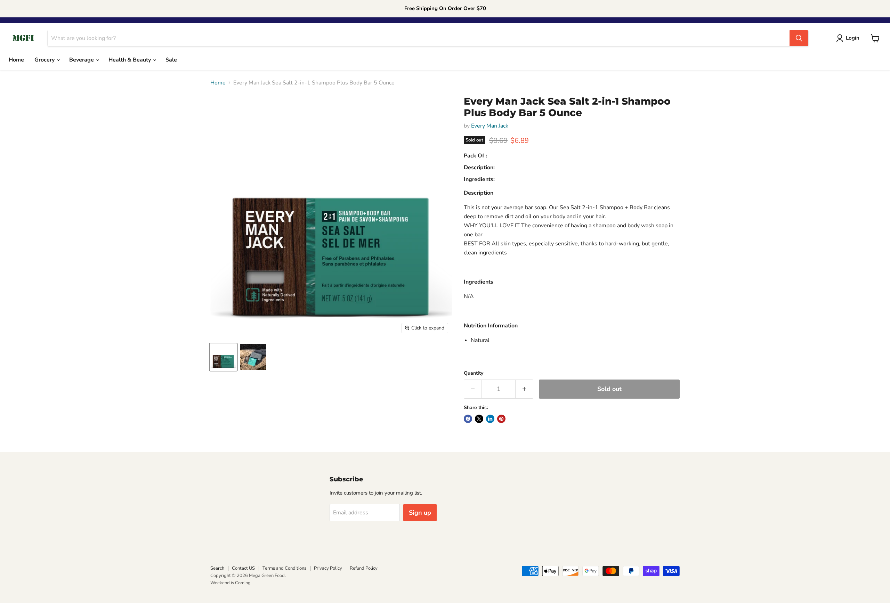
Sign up (420, 512)
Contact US (243, 568)
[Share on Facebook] (468, 419)
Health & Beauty (130, 60)
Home (16, 60)
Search (217, 568)
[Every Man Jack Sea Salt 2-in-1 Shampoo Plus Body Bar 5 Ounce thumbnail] (223, 357)
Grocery (45, 60)
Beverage (82, 60)
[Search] (799, 38)
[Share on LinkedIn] (490, 419)
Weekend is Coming (230, 583)
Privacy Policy (328, 568)
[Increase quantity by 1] (524, 389)
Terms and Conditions (284, 568)
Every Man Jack (489, 126)
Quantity (473, 373)
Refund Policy (364, 568)
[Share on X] (479, 419)
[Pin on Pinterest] (501, 419)
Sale (171, 60)
